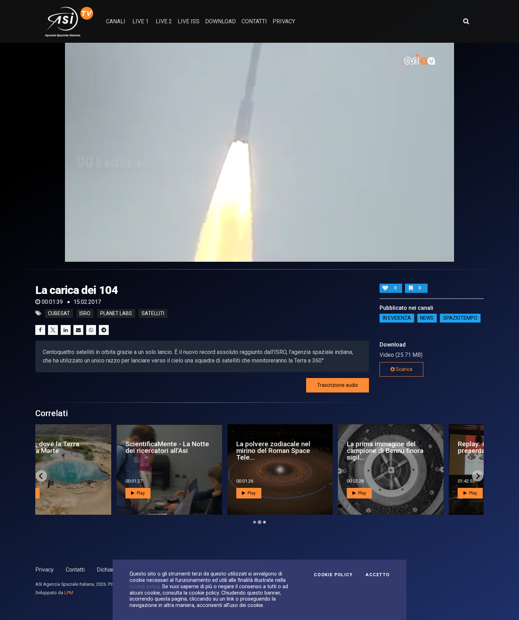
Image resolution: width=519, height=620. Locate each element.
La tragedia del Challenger (404, 447)
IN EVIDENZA (397, 318)
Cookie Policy (333, 575)
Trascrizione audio (337, 385)
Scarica (403, 369)
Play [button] (64, 493)
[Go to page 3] (264, 522)
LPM (68, 592)
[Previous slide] (41, 476)
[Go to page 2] (259, 522)
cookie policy (145, 586)
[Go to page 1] (254, 522)
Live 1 (140, 21)
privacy (284, 21)
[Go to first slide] (477, 476)
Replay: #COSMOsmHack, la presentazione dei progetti (313, 447)
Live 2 (164, 21)
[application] (259, 152)
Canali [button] (115, 21)
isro (84, 313)
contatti (254, 21)
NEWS (427, 318)
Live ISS (188, 21)
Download (220, 21)
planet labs (116, 313)
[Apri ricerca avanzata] (466, 21)
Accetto (377, 575)
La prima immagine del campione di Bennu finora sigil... (198, 450)
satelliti (153, 313)
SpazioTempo (460, 318)
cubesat (59, 313)
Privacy (44, 569)
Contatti (75, 569)
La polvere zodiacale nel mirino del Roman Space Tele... (86, 450)
